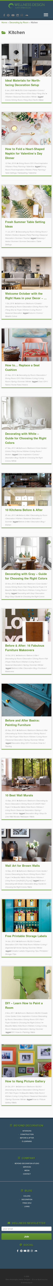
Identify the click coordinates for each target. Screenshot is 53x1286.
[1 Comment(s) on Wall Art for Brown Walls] (49, 836)
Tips (14, 954)
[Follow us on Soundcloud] (27, 15)
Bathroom (21, 303)
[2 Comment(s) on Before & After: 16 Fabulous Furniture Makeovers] (49, 616)
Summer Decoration (27, 241)
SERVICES (27, 1167)
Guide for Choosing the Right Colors (29, 596)
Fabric (7, 384)
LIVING (27, 1206)
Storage (8, 954)
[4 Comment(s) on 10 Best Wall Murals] (49, 766)
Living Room (35, 309)
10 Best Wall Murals (19, 795)
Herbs (7, 241)
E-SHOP (37, 803)
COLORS (26, 1196)
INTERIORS (27, 1131)
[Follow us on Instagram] (23, 15)
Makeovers (9, 671)
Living (35, 378)
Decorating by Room (19, 22)
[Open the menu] (46, 15)
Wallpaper (25, 816)
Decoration (9, 93)
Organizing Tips (32, 951)
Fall (46, 306)
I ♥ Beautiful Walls (18, 807)
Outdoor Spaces (19, 235)
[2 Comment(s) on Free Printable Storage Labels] (49, 906)
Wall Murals (15, 816)
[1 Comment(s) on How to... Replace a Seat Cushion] (49, 336)
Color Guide (41, 448)
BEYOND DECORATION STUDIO (27, 1163)
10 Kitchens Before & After (24, 510)
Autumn (32, 313)
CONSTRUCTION (27, 1134)
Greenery (41, 238)
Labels (22, 951)
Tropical (26, 238)
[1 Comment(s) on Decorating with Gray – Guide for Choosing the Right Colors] (49, 544)
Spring (14, 381)
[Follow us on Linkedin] (18, 15)
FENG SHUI (27, 1203)
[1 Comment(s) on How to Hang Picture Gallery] (49, 1052)
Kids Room (23, 590)
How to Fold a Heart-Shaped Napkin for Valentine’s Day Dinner (24, 153)
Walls (32, 816)
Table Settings (11, 173)
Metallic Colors (11, 316)
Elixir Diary (31, 93)
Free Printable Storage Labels (26, 936)
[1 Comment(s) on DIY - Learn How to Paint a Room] (49, 974)
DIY (32, 163)
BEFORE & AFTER (27, 1138)
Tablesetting (23, 173)
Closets (38, 303)
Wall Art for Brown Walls (22, 865)
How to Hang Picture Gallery (25, 1081)
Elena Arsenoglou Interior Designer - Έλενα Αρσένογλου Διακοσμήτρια (27, 1281)
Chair (40, 381)
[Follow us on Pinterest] (9, 15)
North (35, 100)
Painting (8, 746)
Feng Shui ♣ (42, 93)
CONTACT (27, 1174)
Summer (19, 238)
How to (25, 384)
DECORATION (26, 1199)
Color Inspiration (30, 90)
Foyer (19, 309)
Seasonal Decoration (22, 96)
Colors (41, 90)
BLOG (20, 90)
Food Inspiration (41, 163)
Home (4, 22)
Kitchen (9, 96)
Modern (8, 454)
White (14, 461)
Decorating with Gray (26, 593)
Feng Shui (28, 100)
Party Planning (19, 166)
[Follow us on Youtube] (13, 15)
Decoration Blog (12, 457)
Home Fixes (16, 384)
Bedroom (30, 303)
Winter (34, 96)
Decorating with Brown (14, 883)
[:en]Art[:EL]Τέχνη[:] (25, 880)
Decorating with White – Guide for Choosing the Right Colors (25, 438)
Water (41, 100)
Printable (43, 951)
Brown (42, 880)
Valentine (30, 166)
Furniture (42, 668)
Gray (12, 596)
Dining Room (20, 93)
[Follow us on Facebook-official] (5, 15)
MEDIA (26, 1170)
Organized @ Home (13, 947)
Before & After (24, 515)
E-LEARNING (27, 1141)
